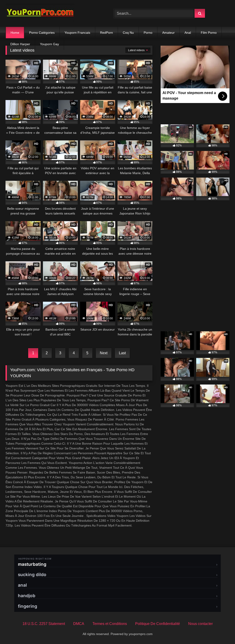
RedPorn (106, 32)
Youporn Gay (49, 44)
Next (103, 353)
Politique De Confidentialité (157, 624)
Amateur (168, 32)
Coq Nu (128, 32)
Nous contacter (200, 624)
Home (15, 32)
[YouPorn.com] (52, 13)
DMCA (78, 624)
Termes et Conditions (109, 624)
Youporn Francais (77, 32)
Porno (148, 32)
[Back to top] (221, 630)
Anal (188, 32)
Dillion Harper (20, 44)
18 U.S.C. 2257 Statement (43, 624)
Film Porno (209, 32)
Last (122, 353)
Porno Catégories (42, 32)
